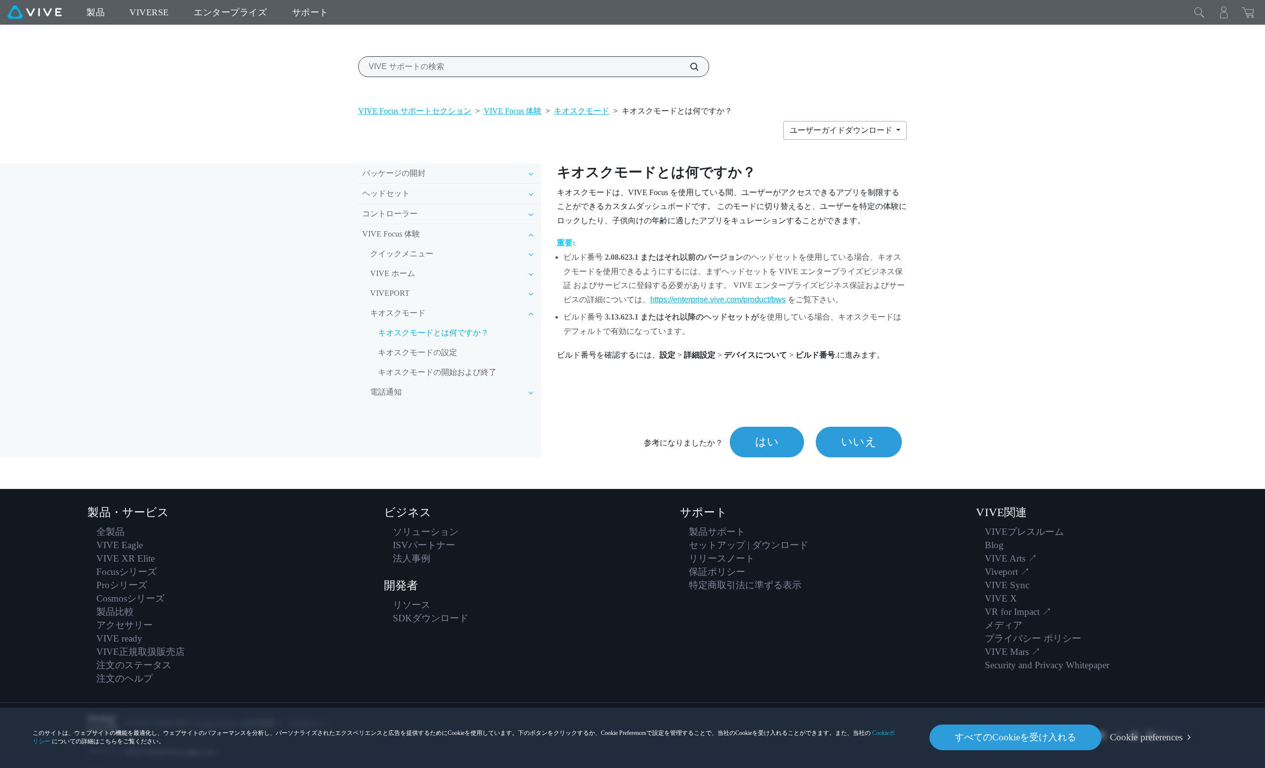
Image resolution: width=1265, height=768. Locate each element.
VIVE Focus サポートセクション (414, 111)
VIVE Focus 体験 (513, 111)
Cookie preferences (1146, 737)
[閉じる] (1199, 12)
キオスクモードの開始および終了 (437, 372)
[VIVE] (34, 12)
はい (767, 442)
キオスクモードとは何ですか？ (433, 332)
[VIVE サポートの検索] (689, 67)
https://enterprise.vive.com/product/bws (718, 299)
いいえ (859, 442)
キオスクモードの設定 (417, 352)
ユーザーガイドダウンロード (842, 130)
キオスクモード (581, 111)
